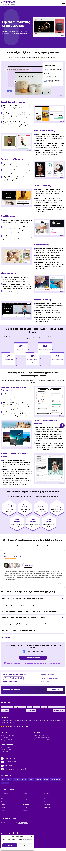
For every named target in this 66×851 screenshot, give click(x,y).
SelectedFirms (31, 710)
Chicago (25, 793)
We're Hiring (20, 823)
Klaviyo (44, 707)
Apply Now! (24, 823)
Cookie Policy (12, 849)
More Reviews (28, 565)
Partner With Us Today (33, 658)
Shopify (46, 779)
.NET (3, 779)
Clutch (51, 707)
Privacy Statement (20, 849)
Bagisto (36, 707)
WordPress (5, 783)
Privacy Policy (10, 840)
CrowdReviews (59, 707)
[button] (31, 836)
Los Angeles (26, 799)
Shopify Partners (20, 707)
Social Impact (5, 823)
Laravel (9, 779)
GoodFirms (5, 710)
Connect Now (54, 690)
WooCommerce (55, 779)
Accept (9, 845)
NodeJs (31, 779)
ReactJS (38, 779)
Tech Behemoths (59, 710)
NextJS (24, 779)
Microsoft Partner (7, 707)
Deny (25, 845)
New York (3, 796)
